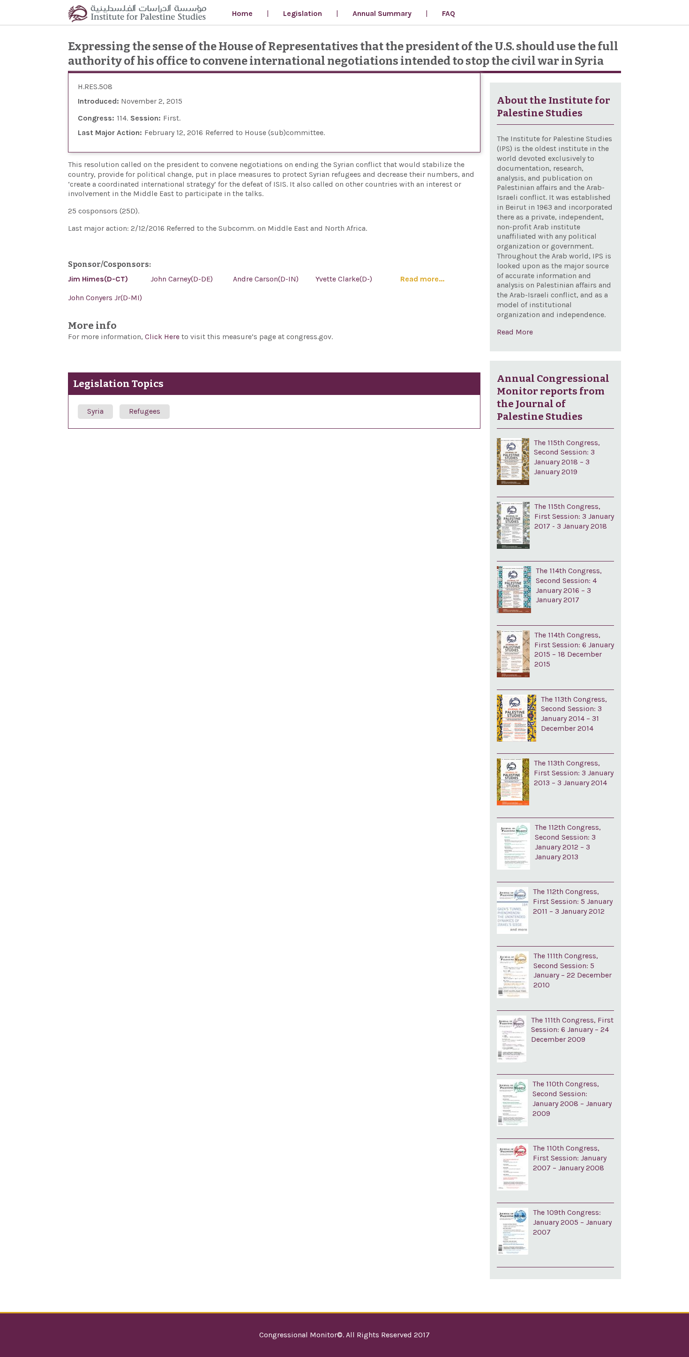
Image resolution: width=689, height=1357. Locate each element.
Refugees (144, 411)
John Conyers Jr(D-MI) (105, 297)
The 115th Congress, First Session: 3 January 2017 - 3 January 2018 (574, 516)
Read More (515, 331)
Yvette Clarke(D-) (343, 278)
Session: (145, 118)
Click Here (163, 336)
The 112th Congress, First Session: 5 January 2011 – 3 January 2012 (573, 901)
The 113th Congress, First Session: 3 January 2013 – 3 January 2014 (574, 772)
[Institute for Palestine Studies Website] (137, 15)
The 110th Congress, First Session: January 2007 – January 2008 (570, 1158)
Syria (95, 411)
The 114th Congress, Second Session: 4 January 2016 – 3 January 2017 (569, 585)
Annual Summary (382, 13)
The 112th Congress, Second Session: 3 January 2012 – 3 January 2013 (568, 842)
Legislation (302, 13)
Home (242, 13)
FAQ (448, 13)
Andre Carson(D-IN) (266, 278)
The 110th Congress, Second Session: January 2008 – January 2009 (572, 1098)
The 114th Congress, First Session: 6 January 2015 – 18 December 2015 (574, 649)
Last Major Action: (110, 132)
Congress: (96, 118)
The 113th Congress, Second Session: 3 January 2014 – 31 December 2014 (574, 714)
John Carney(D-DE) (181, 278)
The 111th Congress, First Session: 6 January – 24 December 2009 (572, 1030)
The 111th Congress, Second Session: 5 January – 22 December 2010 (572, 970)
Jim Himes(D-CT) (98, 278)
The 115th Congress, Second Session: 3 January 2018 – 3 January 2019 (567, 457)
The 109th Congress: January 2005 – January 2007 (572, 1222)
